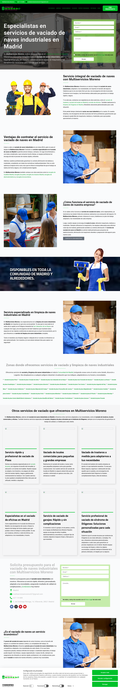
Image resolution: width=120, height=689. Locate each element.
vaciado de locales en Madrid (78, 102)
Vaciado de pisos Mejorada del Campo (36, 389)
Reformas (93, 8)
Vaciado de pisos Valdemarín (70, 393)
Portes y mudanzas (83, 8)
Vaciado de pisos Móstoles (52, 393)
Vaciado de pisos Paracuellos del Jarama (60, 389)
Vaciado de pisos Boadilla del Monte (43, 398)
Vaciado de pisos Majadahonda (82, 389)
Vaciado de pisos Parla (37, 393)
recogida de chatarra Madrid (35, 174)
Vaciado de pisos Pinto (10, 379)
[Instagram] (16, 606)
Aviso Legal (101, 55)
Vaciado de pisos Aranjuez (24, 384)
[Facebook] (11, 606)
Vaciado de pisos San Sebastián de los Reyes (53, 379)
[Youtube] (25, 606)
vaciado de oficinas (95, 102)
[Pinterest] (20, 606)
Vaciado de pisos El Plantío (88, 393)
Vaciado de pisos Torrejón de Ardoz (29, 379)
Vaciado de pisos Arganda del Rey (96, 384)
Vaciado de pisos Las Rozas (102, 379)
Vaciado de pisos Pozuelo (97, 398)
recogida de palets (20, 174)
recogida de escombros (24, 177)
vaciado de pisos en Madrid (57, 54)
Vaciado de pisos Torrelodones (63, 398)
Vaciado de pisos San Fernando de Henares (80, 379)
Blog (99, 8)
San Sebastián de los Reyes (41, 326)
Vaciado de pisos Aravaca (81, 398)
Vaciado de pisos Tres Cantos (76, 384)
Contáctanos (26, 587)
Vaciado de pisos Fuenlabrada (20, 393)
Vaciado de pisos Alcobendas (58, 384)
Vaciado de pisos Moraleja (105, 393)
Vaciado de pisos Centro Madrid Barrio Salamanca (17, 398)
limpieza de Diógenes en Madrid (73, 105)
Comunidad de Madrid (65, 372)
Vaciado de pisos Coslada (100, 389)
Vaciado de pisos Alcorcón (40, 384)
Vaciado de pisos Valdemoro (16, 389)
